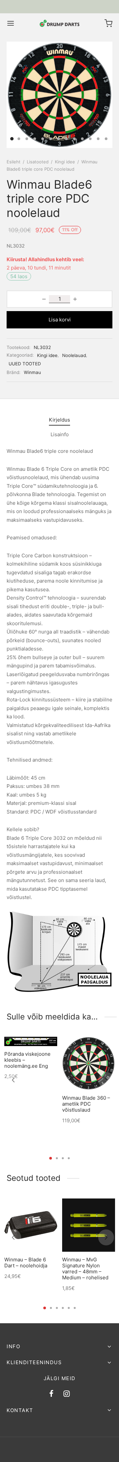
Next (98, 94)
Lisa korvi (60, 319)
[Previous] (13, 1080)
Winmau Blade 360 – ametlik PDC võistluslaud (86, 1104)
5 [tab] (69, 1308)
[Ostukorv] (108, 23)
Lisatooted (38, 161)
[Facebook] (51, 1394)
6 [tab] (75, 1308)
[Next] (106, 1080)
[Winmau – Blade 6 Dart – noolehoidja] (30, 1225)
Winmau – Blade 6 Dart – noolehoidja (25, 1262)
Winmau (32, 372)
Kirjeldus (59, 420)
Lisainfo (60, 434)
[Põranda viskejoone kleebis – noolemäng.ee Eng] (30, 1041)
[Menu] (11, 23)
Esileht (13, 161)
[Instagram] (66, 1394)
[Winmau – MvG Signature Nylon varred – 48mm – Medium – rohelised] (88, 1225)
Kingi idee (65, 161)
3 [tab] (63, 1158)
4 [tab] (69, 1158)
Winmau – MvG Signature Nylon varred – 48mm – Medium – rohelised (85, 1268)
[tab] (59, 420)
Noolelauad (74, 355)
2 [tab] (57, 1158)
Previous (20, 94)
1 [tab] (50, 1158)
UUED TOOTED (25, 363)
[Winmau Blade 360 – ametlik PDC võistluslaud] (88, 1063)
